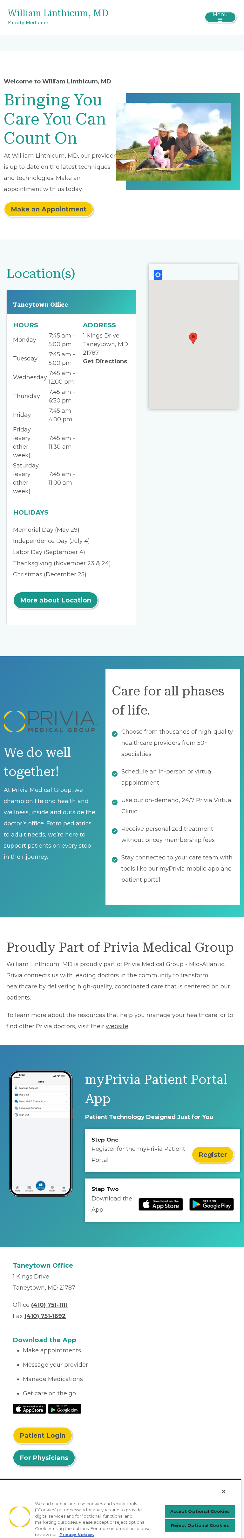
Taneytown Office (40, 304)
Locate (158, 275)
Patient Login (42, 1435)
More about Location (55, 600)
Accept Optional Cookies (200, 1511)
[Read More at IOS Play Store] (29, 1408)
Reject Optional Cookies (200, 1525)
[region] (120, 1508)
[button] (193, 338)
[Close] (224, 1492)
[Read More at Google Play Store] (64, 1408)
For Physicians (44, 1458)
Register (213, 1154)
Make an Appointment (48, 209)
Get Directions (105, 361)
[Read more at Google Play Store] (211, 1204)
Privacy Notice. (76, 1534)
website (117, 1026)
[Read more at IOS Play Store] (161, 1204)
